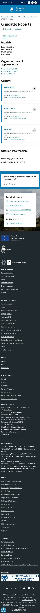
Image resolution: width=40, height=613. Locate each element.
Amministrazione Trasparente (11, 481)
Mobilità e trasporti (7, 336)
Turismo (3, 346)
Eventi (3, 379)
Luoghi (3, 382)
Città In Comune (27, 600)
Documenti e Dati (7, 282)
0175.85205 (8, 409)
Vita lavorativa (6, 350)
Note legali (5, 514)
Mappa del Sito (6, 530)
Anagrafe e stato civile (9, 310)
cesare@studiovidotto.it (14, 471)
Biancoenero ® (16, 605)
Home (3, 17)
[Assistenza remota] (34, 600)
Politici (3, 292)
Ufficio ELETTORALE (9, 69)
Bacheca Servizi (6, 504)
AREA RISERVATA (20, 610)
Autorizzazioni (6, 317)
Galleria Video (5, 392)
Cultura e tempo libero (8, 323)
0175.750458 (15, 95)
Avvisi (3, 364)
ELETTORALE (9, 87)
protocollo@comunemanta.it (15, 419)
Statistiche (5, 527)
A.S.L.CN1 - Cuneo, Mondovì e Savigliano (15, 548)
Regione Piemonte (7, 2)
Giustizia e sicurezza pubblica (11, 330)
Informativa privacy (7, 511)
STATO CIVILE (9, 108)
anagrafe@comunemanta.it (17, 139)
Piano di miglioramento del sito (11, 488)
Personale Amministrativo (27, 17)
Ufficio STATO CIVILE (9, 71)
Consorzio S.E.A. (6, 555)
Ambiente (4, 307)
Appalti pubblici (6, 313)
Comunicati (5, 368)
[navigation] (4, 9)
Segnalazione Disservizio (9, 497)
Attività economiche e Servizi (11, 395)
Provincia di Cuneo (7, 545)
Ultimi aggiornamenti (8, 524)
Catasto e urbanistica (8, 320)
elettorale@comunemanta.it (17, 97)
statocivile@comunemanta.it (17, 118)
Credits (3, 520)
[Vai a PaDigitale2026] (13, 262)
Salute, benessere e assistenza (11, 340)
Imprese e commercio (8, 333)
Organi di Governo (7, 273)
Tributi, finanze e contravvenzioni (12, 343)
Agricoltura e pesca (7, 304)
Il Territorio (4, 385)
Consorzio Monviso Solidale (10, 558)
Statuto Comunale (7, 507)
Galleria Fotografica (7, 389)
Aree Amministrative (8, 276)
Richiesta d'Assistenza (8, 501)
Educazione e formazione (9, 327)
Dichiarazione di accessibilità (10, 484)
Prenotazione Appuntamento (11, 494)
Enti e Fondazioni (7, 286)
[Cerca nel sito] (34, 9)
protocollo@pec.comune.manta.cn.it (18, 417)
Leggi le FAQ (5, 491)
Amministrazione (12, 17)
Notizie (3, 361)
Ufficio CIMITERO (8, 74)
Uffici (3, 279)
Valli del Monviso (7, 561)
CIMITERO (8, 129)
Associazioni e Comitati (9, 399)
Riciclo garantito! (7, 551)
